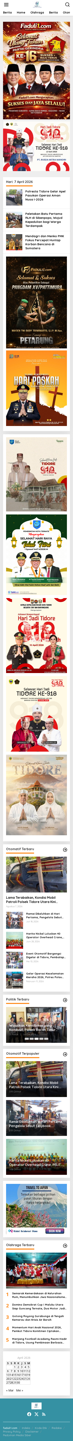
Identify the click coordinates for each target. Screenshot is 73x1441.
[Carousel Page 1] (27, 1039)
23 (18, 1379)
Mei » (19, 1390)
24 (21, 1379)
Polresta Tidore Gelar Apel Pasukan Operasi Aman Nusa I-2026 (45, 195)
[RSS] (43, 1414)
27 (8, 1382)
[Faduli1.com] (37, 4)
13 (8, 1375)
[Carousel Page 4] (41, 1039)
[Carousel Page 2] (32, 1039)
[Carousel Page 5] (46, 1039)
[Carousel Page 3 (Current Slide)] (36, 1039)
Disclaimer (32, 1431)
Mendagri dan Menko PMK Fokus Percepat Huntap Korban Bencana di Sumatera (44, 242)
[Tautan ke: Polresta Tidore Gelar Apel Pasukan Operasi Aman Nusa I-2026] (14, 197)
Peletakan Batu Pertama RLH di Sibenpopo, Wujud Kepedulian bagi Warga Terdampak (43, 220)
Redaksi (57, 1428)
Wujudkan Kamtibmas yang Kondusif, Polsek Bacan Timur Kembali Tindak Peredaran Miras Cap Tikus (34, 1027)
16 (18, 1375)
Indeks (26, 1428)
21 (11, 1379)
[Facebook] (29, 1414)
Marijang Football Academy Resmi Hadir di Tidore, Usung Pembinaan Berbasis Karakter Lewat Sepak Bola (39, 1340)
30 (18, 1382)
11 (25, 1371)
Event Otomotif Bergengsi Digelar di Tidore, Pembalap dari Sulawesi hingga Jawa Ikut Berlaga (45, 955)
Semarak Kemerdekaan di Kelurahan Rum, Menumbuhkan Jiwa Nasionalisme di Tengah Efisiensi (38, 1295)
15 (14, 1375)
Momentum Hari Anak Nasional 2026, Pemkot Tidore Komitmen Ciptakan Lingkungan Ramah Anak (37, 1329)
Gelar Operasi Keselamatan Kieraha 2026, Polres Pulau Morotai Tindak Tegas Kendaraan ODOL (45, 975)
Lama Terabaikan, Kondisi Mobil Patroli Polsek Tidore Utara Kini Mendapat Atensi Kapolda (31, 900)
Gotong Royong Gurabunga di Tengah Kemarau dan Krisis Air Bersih (38, 1317)
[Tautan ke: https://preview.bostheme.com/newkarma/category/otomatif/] (65, 849)
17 (21, 1375)
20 (8, 1379)
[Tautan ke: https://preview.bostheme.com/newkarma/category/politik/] (65, 1000)
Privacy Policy (11, 1431)
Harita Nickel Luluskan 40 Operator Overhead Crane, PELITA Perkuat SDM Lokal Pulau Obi (44, 935)
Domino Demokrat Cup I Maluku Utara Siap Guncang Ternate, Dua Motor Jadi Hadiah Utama (38, 1306)
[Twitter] (36, 1414)
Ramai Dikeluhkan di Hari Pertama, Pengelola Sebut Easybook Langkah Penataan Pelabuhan (46, 915)
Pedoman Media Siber (17, 1435)
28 (11, 1382)
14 (11, 1375)
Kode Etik (41, 1428)
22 (14, 1379)
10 (21, 1371)
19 (28, 1375)
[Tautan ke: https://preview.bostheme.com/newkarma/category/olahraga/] (65, 1245)
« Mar (10, 1390)
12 (28, 1371)
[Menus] (6, 4)
